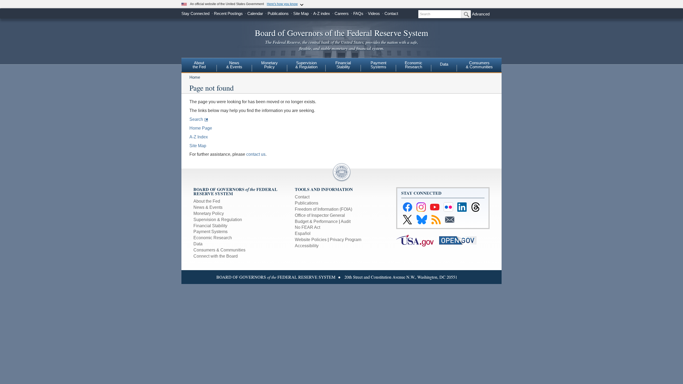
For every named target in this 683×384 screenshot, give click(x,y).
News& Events (234, 65)
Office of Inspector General (320, 215)
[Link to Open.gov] (460, 240)
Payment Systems (210, 231)
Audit (346, 221)
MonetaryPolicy (269, 65)
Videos (374, 13)
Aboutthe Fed (199, 65)
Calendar (255, 13)
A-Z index (321, 13)
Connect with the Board (215, 256)
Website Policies (311, 239)
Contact (391, 13)
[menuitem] (199, 65)
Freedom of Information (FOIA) (323, 209)
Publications (278, 13)
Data (444, 64)
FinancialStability (343, 65)
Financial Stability (210, 225)
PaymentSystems (378, 65)
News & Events (208, 207)
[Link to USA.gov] (417, 240)
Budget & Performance (316, 221)
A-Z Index (198, 137)
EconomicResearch (413, 65)
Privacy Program (345, 239)
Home (194, 77)
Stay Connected (195, 13)
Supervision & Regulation (217, 219)
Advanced (481, 14)
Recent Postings (228, 13)
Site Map (301, 13)
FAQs (358, 13)
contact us (255, 154)
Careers (342, 13)
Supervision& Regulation (306, 65)
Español (303, 233)
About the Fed (206, 201)
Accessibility (307, 245)
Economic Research (212, 237)
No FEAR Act (307, 227)
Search (196, 119)
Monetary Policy (208, 213)
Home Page (200, 128)
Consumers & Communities (479, 65)
